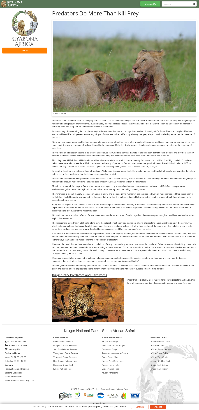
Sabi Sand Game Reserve (65, 349)
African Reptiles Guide (160, 361)
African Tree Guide (159, 357)
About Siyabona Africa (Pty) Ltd (19, 380)
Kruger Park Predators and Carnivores (79, 275)
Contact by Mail (14, 349)
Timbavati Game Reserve (65, 357)
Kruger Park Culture (159, 365)
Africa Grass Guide (159, 353)
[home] (11, 4)
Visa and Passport (13, 377)
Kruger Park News (110, 373)
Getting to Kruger (110, 349)
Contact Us (150, 4)
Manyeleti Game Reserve (64, 345)
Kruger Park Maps (110, 341)
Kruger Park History (159, 369)
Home (24, 50)
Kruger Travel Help (110, 365)
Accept (158, 406)
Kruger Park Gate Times (113, 361)
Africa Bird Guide (158, 345)
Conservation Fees (110, 369)
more (188, 283)
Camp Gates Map (110, 357)
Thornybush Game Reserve (65, 353)
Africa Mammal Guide (160, 341)
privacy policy (95, 406)
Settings (140, 406)
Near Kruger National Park (65, 361)
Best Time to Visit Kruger (113, 345)
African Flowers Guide (160, 349)
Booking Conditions (13, 373)
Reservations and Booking (17, 369)
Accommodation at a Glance (115, 353)
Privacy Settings (99, 403)
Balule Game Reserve (63, 341)
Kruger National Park (62, 369)
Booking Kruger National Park (114, 389)
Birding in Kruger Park (63, 365)
